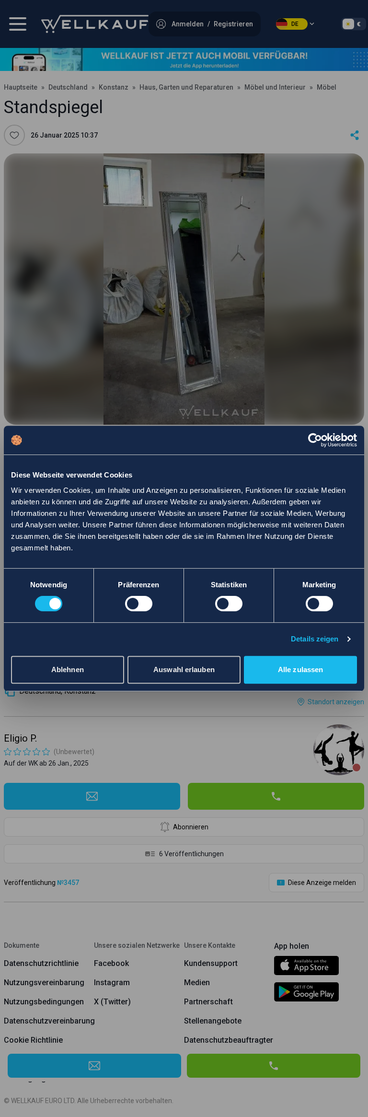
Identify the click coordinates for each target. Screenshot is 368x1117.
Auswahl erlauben (184, 669)
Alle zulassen (300, 669)
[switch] (138, 603)
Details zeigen (314, 639)
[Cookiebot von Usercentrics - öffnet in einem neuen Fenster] (315, 440)
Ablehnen (67, 669)
